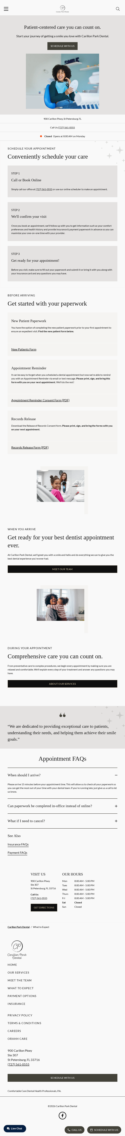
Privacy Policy (20, 1015)
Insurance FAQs (18, 844)
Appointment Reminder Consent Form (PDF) (40, 400)
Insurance (16, 1003)
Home (12, 964)
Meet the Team (20, 980)
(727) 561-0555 (66, 127)
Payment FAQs (17, 852)
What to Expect (21, 988)
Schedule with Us (63, 45)
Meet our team (62, 569)
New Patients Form (23, 349)
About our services (62, 683)
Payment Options (22, 996)
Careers (14, 1031)
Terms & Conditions (24, 1023)
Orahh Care (17, 1038)
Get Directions (44, 907)
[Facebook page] (62, 1115)
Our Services (18, 972)
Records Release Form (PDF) (30, 447)
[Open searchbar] (117, 9)
